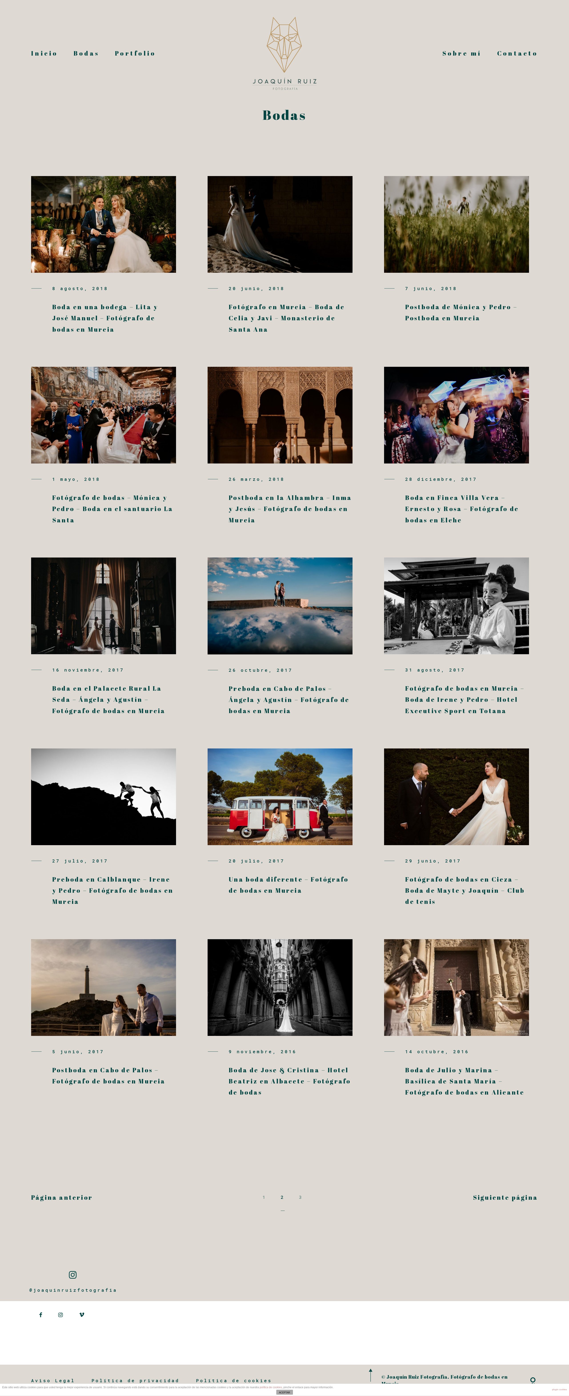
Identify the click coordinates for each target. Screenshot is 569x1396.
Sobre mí (462, 53)
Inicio (44, 53)
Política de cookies (234, 1380)
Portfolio (135, 53)
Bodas (86, 53)
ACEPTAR (284, 1392)
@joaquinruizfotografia (73, 1290)
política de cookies (271, 1387)
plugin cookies (559, 1389)
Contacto (517, 53)
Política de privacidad (136, 1380)
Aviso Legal (53, 1380)
